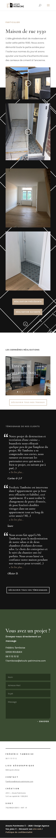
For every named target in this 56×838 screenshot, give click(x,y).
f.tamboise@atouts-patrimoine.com (19, 781)
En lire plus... (17, 472)
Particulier (18, 362)
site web (37, 829)
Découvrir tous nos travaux (28, 402)
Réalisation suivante (28, 312)
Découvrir (20, 387)
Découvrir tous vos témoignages (28, 590)
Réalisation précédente (28, 302)
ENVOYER (44, 721)
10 (38, 391)
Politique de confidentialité (19, 832)
